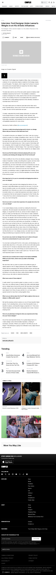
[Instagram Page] (12, 474)
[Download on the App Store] (7, 461)
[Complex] (28, 2)
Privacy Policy (23, 543)
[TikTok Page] (23, 474)
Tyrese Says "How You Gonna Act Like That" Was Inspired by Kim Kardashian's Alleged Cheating (12, 364)
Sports (28, 361)
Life (29, 490)
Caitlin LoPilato (7, 340)
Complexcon (31, 497)
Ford (17, 333)
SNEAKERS (4, 6)
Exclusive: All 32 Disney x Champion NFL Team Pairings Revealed (33, 364)
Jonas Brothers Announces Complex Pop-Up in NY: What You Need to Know (13, 356)
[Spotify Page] (27, 474)
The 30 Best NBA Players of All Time (37, 529)
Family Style (31, 500)
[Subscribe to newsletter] (36, 539)
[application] (21, 427)
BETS (31, 6)
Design (12, 333)
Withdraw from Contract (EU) (35, 516)
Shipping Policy (32, 512)
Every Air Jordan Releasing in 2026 (10, 408)
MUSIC (11, 6)
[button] (28, 549)
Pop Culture (9, 361)
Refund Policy (31, 514)
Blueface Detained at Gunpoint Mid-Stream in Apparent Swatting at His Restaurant (33, 372)
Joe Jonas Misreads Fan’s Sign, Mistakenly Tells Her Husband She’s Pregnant (33, 356)
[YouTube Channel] (16, 474)
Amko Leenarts (24, 333)
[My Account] (51, 2)
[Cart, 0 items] (54, 2)
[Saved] (49, 2)
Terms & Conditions (7, 555)
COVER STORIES (39, 6)
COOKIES (3, 563)
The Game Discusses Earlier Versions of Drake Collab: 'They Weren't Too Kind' (13, 372)
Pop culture (31, 486)
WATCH (53, 6)
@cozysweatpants (22, 125)
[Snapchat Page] (19, 474)
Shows (30, 495)
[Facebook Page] (2, 474)
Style (2, 20)
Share (21, 37)
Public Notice (33, 558)
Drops (29, 507)
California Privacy (7, 558)
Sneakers (5, 406)
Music (7, 352)
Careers (30, 521)
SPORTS (17, 6)
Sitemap (31, 561)
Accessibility (5, 561)
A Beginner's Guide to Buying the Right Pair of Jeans (30, 409)
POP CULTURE (24, 6)
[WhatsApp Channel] (9, 474)
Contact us (31, 524)
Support (30, 509)
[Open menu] (2, 2)
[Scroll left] (2, 394)
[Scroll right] (40, 394)
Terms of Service (33, 543)
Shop (29, 505)
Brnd (31, 333)
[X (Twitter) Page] (5, 474)
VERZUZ (47, 6)
